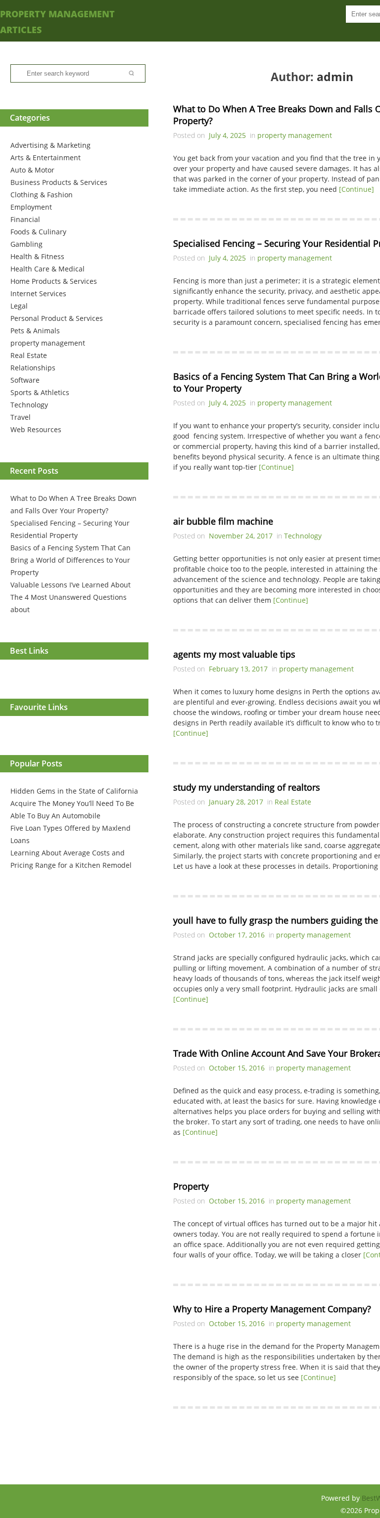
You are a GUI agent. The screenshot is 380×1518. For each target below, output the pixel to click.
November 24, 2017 (241, 535)
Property (191, 1186)
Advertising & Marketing (50, 145)
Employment (31, 207)
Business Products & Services (58, 182)
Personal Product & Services (56, 318)
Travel (20, 417)
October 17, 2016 (237, 934)
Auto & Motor (32, 170)
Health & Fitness (37, 256)
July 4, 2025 (227, 135)
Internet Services (38, 293)
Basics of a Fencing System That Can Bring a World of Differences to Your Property (70, 560)
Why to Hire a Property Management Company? (272, 1309)
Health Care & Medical (47, 268)
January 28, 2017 (236, 801)
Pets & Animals (35, 330)
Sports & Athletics (39, 392)
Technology (29, 404)
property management (47, 343)
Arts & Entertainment (45, 157)
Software (25, 380)
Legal (19, 306)
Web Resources (35, 429)
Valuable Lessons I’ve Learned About (70, 584)
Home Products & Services (53, 281)
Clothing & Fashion (41, 194)
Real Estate (28, 355)
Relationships (32, 367)
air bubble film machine (223, 521)
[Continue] (356, 189)
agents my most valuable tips (234, 654)
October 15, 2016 (237, 1067)
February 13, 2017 (238, 668)
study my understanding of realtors (246, 787)
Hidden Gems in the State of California (74, 791)
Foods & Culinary (38, 231)
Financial (25, 219)
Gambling (26, 244)
